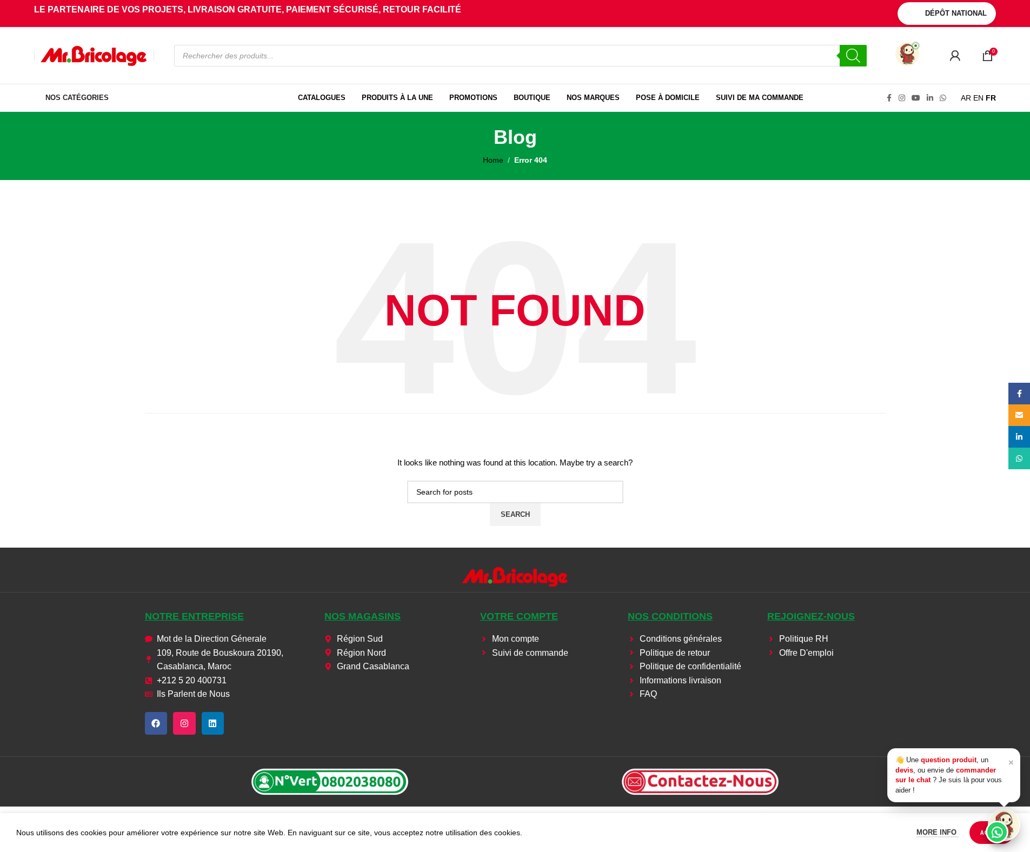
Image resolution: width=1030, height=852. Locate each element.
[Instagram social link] (901, 98)
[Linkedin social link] (929, 98)
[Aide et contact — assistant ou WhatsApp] (1004, 825)
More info (937, 832)
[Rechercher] (853, 55)
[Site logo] (94, 54)
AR (966, 98)
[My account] (955, 55)
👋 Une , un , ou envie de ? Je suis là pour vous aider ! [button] (954, 775)
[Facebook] (156, 723)
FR (991, 98)
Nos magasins (362, 616)
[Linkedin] (213, 723)
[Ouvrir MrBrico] (907, 54)
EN (978, 98)
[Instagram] (184, 723)
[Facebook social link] (888, 98)
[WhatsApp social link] (942, 98)
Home (493, 160)
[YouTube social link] (915, 98)
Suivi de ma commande (759, 98)
